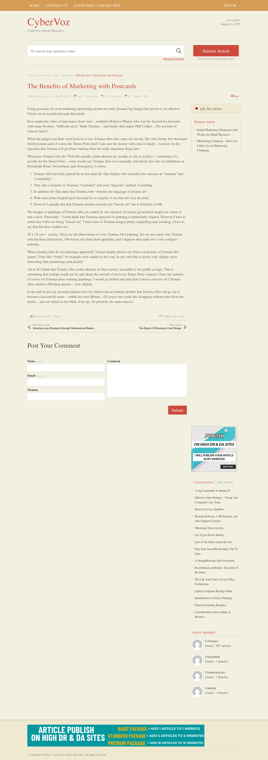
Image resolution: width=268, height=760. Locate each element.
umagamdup (212, 656)
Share (56, 316)
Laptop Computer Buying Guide (213, 591)
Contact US (57, 5)
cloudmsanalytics (215, 672)
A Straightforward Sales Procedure (215, 560)
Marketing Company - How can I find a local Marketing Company (217, 145)
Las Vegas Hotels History (209, 535)
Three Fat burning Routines (210, 605)
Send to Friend (42, 316)
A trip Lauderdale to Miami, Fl (212, 490)
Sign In (230, 5)
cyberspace (45, 96)
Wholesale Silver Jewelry (209, 528)
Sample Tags (169, 316)
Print (236, 96)
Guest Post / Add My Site (97, 5)
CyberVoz (48, 21)
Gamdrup (210, 688)
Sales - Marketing (63, 75)
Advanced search (173, 58)
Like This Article (211, 109)
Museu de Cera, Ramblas (209, 509)
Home (34, 5)
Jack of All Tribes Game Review (213, 542)
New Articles (225, 482)
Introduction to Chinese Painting (213, 598)
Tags (181, 316)
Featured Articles (204, 482)
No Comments (112, 96)
